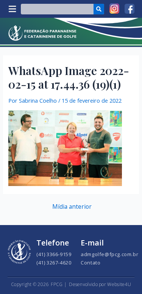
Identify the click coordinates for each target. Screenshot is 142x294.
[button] (12, 9)
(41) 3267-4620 (53, 262)
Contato (90, 262)
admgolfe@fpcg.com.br (109, 254)
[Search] (99, 9)
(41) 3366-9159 (53, 254)
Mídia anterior (72, 207)
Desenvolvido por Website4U (100, 284)
